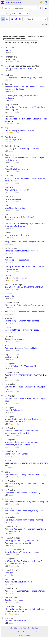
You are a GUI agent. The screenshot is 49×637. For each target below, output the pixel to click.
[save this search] (46, 8)
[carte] (20, 19)
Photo (11, 62)
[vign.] (7, 19)
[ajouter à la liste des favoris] (3, 47)
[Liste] (3, 19)
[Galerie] (16, 19)
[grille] (12, 19)
